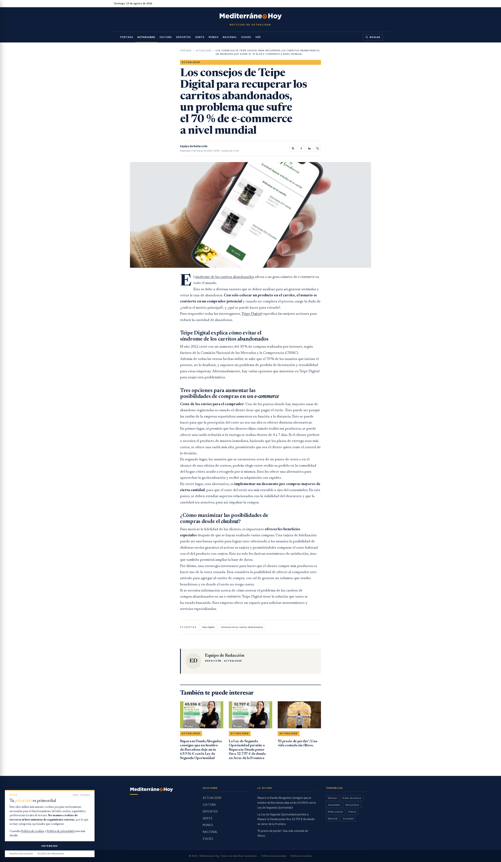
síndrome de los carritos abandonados (224, 277)
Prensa (352, 811)
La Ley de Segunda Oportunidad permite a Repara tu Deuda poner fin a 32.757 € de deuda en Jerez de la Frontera (286, 819)
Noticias (332, 797)
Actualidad (146, 37)
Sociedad (348, 818)
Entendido (49, 845)
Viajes (246, 37)
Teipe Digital (251, 314)
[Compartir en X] (293, 148)
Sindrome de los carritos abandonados (242, 627)
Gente (199, 37)
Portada (126, 37)
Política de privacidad (273, 855)
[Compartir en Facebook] (301, 148)
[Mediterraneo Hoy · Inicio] (250, 16)
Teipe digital (208, 627)
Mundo (213, 37)
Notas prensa (335, 811)
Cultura (165, 37)
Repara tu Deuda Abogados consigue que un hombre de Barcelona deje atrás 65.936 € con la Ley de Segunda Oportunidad (287, 802)
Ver (258, 37)
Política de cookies (301, 855)
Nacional (230, 37)
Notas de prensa (351, 797)
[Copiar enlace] (317, 148)
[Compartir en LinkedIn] (309, 148)
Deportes (183, 37)
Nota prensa (352, 804)
